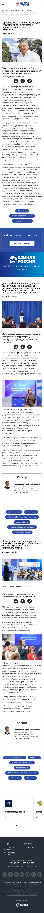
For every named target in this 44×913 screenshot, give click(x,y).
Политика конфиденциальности (22, 890)
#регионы (34, 758)
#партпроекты (22, 522)
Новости (29, 10)
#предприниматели (22, 221)
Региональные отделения (9, 848)
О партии (7, 844)
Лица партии (28, 844)
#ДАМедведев (14, 512)
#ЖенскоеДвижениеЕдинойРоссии (22, 517)
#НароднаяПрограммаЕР (22, 763)
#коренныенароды (22, 532)
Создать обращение (22, 243)
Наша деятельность (17, 10)
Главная (5, 10)
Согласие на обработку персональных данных (22, 894)
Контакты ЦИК (29, 847)
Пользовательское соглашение (22, 889)
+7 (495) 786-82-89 (22, 862)
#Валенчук (22, 211)
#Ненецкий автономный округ (22, 527)
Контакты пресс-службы (10, 853)
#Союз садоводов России (22, 216)
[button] (16, 825)
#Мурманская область (14, 758)
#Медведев (31, 512)
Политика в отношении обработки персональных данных (22, 892)
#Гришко (30, 778)
